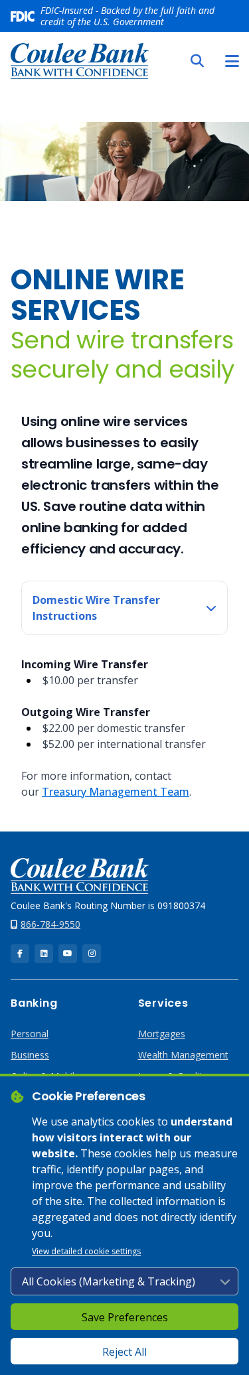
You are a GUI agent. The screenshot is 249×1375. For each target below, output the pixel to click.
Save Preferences (125, 1317)
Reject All (124, 1351)
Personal (29, 1033)
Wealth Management (183, 1055)
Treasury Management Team (115, 791)
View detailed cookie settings (86, 1251)
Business (30, 1055)
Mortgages (161, 1033)
